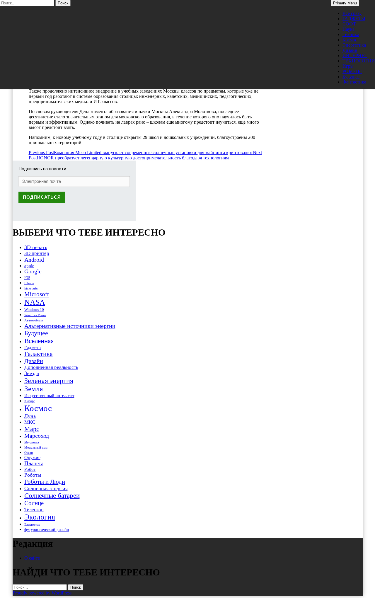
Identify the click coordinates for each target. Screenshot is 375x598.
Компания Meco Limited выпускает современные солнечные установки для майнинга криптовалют (141, 152)
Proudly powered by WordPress (42, 592)
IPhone (29, 283)
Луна (30, 416)
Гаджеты (32, 347)
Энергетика (354, 44)
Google (33, 271)
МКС (29, 422)
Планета (33, 463)
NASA (34, 302)
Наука (348, 29)
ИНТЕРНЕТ (354, 55)
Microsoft (36, 294)
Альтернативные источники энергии (69, 326)
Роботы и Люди (44, 481)
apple (29, 265)
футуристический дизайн (46, 529)
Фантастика (354, 81)
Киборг (29, 401)
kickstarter (31, 288)
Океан (28, 452)
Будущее (350, 76)
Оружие (32, 457)
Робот (30, 469)
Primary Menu (345, 3)
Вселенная (39, 341)
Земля (33, 389)
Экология (39, 517)
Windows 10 (34, 309)
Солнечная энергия (46, 488)
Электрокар (32, 524)
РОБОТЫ (352, 71)
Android (34, 259)
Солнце (34, 503)
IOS (27, 277)
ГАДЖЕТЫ (353, 18)
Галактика (38, 353)
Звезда (31, 373)
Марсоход (36, 436)
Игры (348, 66)
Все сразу (352, 13)
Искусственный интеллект (49, 395)
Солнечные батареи (52, 495)
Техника (350, 34)
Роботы (32, 475)
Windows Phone (35, 315)
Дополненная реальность (51, 367)
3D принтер (36, 253)
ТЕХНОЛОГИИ (358, 60)
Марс (31, 428)
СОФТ (349, 23)
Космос (349, 39)
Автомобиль (33, 320)
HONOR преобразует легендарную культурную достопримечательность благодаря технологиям (145, 155)
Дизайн (349, 50)
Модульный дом (35, 447)
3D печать (35, 247)
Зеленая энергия (48, 380)
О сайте (32, 558)
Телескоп (34, 509)
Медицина (31, 442)
